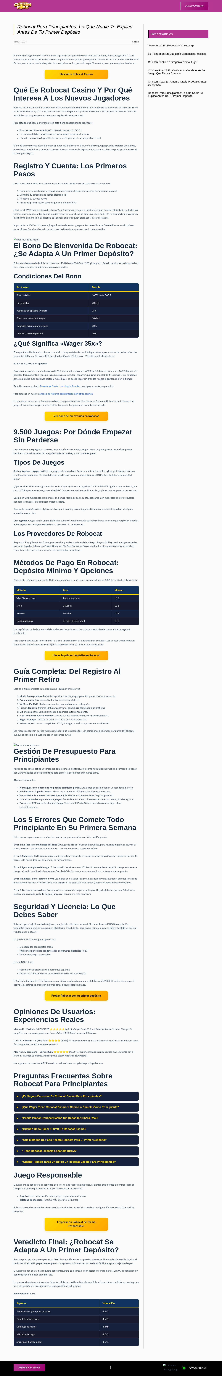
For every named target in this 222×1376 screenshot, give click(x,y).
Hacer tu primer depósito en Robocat (76, 655)
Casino (135, 42)
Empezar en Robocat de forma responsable (76, 1224)
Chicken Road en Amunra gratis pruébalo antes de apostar (177, 83)
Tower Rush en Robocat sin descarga (171, 45)
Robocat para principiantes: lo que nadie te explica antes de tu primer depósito (175, 94)
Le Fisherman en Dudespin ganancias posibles (177, 53)
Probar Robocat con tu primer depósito (76, 995)
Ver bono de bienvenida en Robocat (76, 416)
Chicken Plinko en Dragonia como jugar (172, 62)
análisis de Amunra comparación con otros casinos (66, 394)
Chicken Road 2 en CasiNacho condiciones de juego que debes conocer (176, 72)
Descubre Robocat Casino (76, 74)
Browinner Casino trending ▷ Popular (60, 386)
